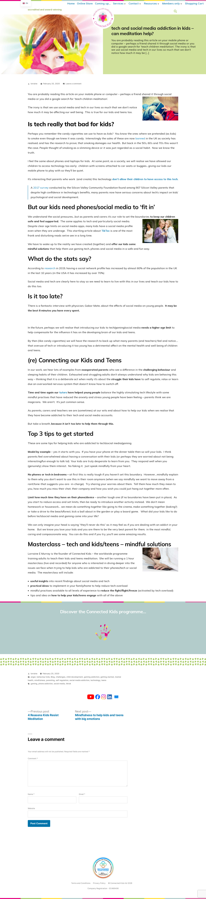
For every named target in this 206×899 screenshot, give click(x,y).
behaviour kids (43, 677)
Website (31, 808)
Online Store (85, 3)
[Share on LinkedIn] (110, 697)
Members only (171, 3)
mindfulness (39, 680)
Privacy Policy (99, 883)
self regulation (62, 680)
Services (118, 3)
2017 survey (41, 187)
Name (31, 794)
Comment (33, 758)
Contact (134, 3)
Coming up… (103, 3)
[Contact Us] (116, 697)
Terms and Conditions (80, 883)
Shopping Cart (194, 3)
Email (82, 794)
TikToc (105, 230)
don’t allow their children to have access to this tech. (145, 179)
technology (95, 680)
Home (71, 3)
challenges (60, 677)
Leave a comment (73, 84)
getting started (107, 677)
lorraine (34, 84)
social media (59, 683)
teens (103, 680)
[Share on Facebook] (97, 697)
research (49, 268)
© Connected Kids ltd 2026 (120, 883)
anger (33, 677)
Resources (150, 3)
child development (74, 677)
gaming (34, 683)
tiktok (68, 683)
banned (140, 138)
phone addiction (45, 683)
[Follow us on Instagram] (103, 697)
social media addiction (79, 680)
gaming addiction (91, 677)
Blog (53, 677)
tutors (63, 392)
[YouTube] (90, 697)
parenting (50, 680)
